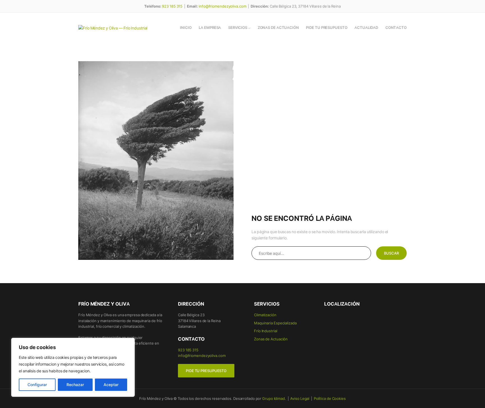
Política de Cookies (330, 398)
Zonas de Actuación (271, 338)
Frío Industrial (265, 330)
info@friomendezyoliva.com (222, 6)
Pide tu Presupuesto (206, 370)
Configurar (37, 384)
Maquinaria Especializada (275, 322)
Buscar (391, 253)
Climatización (265, 314)
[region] (73, 367)
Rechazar (75, 384)
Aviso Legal (299, 398)
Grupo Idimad (273, 398)
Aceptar (111, 384)
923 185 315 (172, 6)
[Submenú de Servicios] (249, 28)
